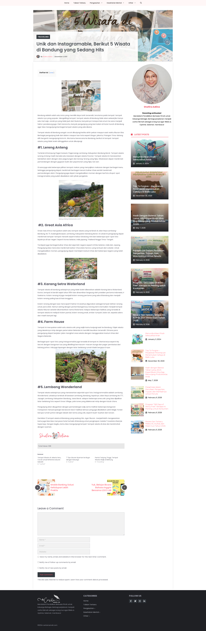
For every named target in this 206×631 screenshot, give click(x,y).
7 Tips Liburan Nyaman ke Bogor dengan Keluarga (78, 458)
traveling (43, 37)
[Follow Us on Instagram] (140, 601)
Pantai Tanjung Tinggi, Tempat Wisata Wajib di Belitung (106, 458)
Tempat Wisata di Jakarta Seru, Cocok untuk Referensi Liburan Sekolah (49, 459)
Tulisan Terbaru (79, 3)
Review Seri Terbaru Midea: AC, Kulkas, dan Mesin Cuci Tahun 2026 (149, 317)
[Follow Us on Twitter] (135, 601)
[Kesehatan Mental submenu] (99, 612)
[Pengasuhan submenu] (94, 608)
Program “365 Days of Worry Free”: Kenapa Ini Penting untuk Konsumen (149, 285)
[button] (141, 3)
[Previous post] (37, 487)
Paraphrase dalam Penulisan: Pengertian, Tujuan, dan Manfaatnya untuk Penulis (148, 253)
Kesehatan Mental (114, 3)
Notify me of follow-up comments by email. (57, 562)
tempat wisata (53, 418)
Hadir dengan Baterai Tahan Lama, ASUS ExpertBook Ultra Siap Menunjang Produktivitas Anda (149, 219)
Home (66, 3)
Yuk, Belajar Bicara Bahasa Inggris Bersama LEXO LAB (101, 487)
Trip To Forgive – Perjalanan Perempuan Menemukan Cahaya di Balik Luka (148, 189)
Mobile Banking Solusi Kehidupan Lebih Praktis (62, 487)
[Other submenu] (89, 616)
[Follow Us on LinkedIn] (144, 601)
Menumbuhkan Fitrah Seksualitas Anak (144, 158)
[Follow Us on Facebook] (131, 601)
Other (131, 3)
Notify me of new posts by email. (53, 568)
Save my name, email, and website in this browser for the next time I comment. (73, 557)
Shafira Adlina (47, 57)
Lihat (51, 73)
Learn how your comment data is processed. (89, 579)
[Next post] (124, 487)
